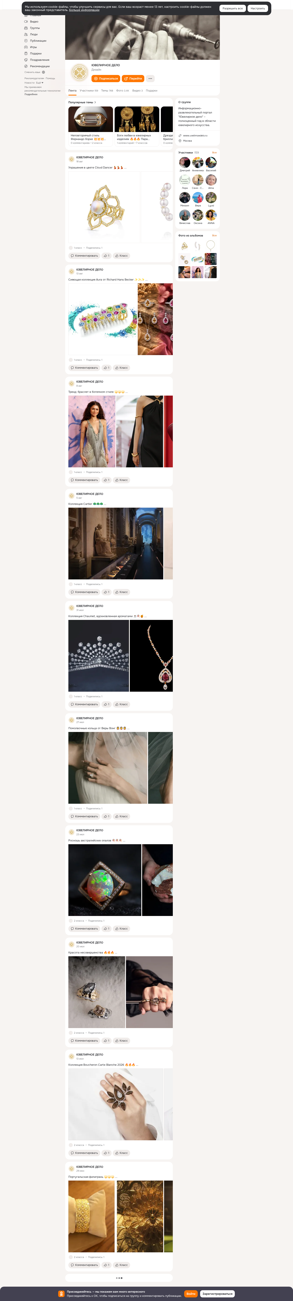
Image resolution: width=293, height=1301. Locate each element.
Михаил (184, 205)
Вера (198, 205)
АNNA (211, 223)
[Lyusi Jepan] (211, 197)
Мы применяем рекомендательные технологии (42, 91)
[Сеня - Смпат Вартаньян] (198, 180)
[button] (105, 78)
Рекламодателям (34, 78)
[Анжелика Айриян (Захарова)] (198, 162)
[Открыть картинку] (104, 207)
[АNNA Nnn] (211, 215)
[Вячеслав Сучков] (184, 215)
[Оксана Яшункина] (198, 215)
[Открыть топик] (90, 126)
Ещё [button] (38, 82)
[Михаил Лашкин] (184, 197)
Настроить (258, 8)
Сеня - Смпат (199, 188)
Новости (29, 82)
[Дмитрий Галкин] (184, 162)
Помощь (50, 78)
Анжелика (198, 170)
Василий (211, 170)
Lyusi (211, 205)
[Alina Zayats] (211, 180)
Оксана (198, 223)
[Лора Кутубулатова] (184, 180)
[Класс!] (70, 247)
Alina (211, 188)
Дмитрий (185, 170)
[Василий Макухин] (211, 162)
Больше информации (84, 10)
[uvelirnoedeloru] (71, 159)
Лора (185, 188)
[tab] (72, 91)
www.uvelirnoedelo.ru (195, 135)
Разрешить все (233, 8)
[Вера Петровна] (198, 197)
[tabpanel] (119, 711)
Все (214, 152)
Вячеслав (184, 223)
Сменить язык (32, 72)
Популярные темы (80, 102)
